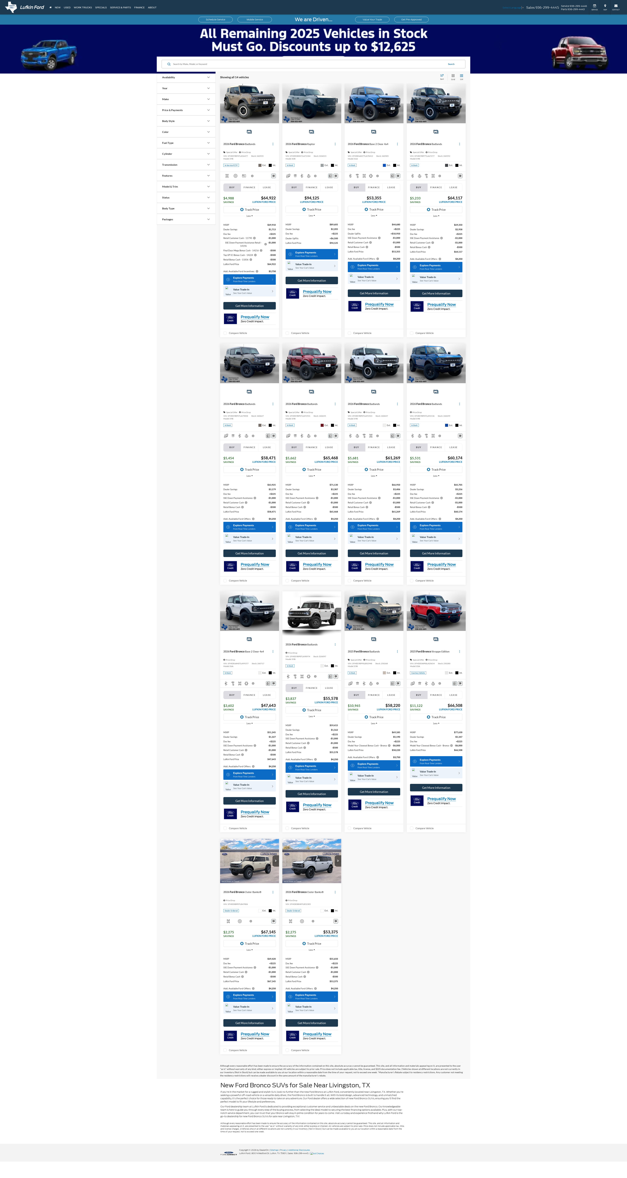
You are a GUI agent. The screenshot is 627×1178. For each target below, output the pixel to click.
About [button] (152, 7)
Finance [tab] (250, 187)
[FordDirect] (228, 1153)
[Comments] (330, 176)
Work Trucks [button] (83, 7)
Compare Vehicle (238, 333)
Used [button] (67, 7)
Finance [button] (139, 7)
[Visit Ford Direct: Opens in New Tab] (317, 1153)
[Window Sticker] (273, 176)
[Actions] (273, 144)
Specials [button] (101, 7)
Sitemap (274, 1150)
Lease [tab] (267, 187)
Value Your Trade (372, 19)
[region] (249, 246)
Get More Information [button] (249, 306)
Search (451, 64)
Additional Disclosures (299, 1150)
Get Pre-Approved (411, 19)
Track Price (252, 209)
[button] (338, 613)
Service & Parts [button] (120, 7)
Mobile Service (255, 19)
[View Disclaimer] (252, 176)
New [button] (58, 7)
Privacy (283, 1150)
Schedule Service (215, 19)
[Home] (50, 7)
